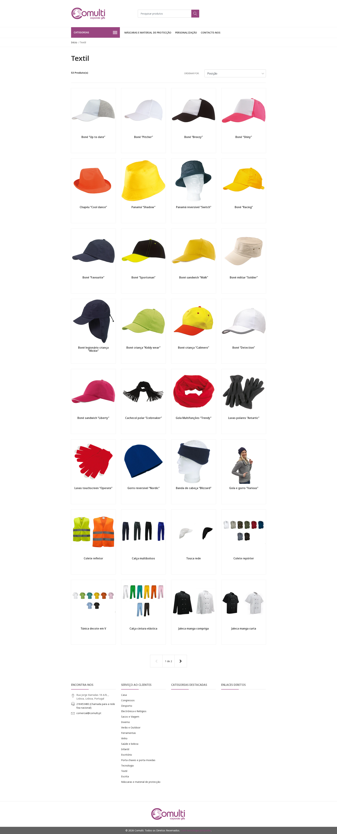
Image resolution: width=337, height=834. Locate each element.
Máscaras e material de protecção (147, 32)
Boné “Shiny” (243, 137)
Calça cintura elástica (143, 628)
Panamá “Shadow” (143, 207)
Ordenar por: (191, 73)
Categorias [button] (81, 32)
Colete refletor (93, 558)
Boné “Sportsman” (143, 277)
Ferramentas (128, 733)
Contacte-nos (210, 32)
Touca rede (193, 558)
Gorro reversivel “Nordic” (143, 488)
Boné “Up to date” (93, 137)
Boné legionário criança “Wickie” (93, 349)
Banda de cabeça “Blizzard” (193, 488)
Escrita (125, 776)
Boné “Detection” (243, 347)
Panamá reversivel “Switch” (193, 207)
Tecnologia (127, 765)
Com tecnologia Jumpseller (196, 830)
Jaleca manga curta (243, 628)
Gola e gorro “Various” (243, 488)
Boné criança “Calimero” (193, 347)
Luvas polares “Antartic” (243, 418)
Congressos (128, 700)
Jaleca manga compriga (193, 628)
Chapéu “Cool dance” (93, 207)
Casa (124, 695)
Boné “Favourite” (93, 277)
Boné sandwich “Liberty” (93, 418)
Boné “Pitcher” (143, 137)
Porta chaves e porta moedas (138, 760)
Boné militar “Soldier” (244, 277)
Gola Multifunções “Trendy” (193, 418)
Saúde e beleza (129, 743)
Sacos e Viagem (130, 716)
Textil (124, 771)
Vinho (124, 738)
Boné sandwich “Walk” (193, 277)
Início (74, 42)
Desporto (126, 705)
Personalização (186, 32)
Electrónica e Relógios (133, 711)
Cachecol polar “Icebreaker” (143, 418)
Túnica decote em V (93, 628)
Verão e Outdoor (130, 727)
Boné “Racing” (244, 207)
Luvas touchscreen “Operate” (93, 488)
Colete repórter (243, 558)
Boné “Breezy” (193, 137)
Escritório (126, 754)
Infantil (125, 749)
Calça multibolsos (143, 558)
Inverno (125, 722)
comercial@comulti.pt (88, 713)
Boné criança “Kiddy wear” (143, 347)
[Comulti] (88, 13)
